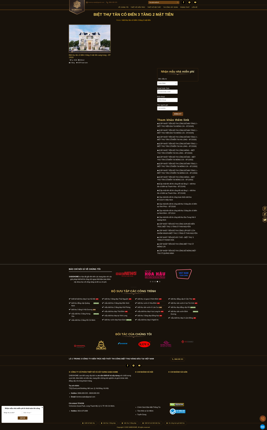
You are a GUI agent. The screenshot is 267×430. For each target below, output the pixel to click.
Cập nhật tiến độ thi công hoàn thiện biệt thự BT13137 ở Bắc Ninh (174, 198)
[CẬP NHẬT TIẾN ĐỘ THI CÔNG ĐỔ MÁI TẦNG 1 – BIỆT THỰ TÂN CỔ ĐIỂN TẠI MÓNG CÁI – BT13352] (177, 172)
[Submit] (177, 2)
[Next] (194, 274)
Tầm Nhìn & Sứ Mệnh (145, 411)
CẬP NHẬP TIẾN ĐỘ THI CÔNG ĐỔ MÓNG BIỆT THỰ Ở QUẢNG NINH (176, 252)
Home (118, 20)
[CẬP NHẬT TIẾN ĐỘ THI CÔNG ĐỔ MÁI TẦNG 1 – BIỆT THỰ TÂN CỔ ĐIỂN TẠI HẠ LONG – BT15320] (177, 145)
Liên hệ (194, 7)
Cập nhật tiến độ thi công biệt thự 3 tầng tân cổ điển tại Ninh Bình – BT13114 (177, 212)
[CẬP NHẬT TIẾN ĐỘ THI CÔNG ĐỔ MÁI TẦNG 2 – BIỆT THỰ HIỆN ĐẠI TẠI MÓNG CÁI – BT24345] (177, 125)
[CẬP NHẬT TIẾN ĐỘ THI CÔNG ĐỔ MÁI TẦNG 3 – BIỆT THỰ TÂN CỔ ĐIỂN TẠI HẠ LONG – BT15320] (177, 138)
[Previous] (116, 274)
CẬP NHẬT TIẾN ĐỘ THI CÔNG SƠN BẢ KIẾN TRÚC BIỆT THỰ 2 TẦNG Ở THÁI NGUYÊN (176, 225)
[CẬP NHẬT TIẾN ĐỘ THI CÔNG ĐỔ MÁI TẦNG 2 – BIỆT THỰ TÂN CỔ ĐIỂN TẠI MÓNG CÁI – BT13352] (177, 165)
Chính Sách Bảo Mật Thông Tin (149, 407)
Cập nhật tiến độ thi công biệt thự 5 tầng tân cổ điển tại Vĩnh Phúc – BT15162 (177, 205)
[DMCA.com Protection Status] (177, 404)
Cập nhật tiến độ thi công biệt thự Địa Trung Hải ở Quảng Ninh (176, 218)
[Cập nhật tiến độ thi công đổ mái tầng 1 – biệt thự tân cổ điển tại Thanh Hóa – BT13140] (176, 192)
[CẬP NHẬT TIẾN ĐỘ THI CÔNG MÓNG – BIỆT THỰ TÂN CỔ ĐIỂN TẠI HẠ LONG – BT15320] (176, 151)
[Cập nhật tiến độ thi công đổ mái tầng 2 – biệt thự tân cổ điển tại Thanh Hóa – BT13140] (176, 185)
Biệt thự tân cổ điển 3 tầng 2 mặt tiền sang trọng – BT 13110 (90, 56)
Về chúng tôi (123, 7)
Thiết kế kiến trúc (138, 7)
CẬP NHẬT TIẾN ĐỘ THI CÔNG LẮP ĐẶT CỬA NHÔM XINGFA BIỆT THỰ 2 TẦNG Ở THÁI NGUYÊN (177, 232)
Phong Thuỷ (185, 7)
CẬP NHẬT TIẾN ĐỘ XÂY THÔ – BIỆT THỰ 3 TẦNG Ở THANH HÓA (175, 238)
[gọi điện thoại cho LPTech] (262, 418)
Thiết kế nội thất (154, 7)
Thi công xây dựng (170, 7)
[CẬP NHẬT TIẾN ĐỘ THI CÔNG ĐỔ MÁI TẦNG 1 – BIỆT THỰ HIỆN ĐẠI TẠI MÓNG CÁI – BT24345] (177, 131)
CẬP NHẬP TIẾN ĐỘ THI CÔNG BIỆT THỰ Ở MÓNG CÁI (175, 245)
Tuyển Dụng (141, 414)
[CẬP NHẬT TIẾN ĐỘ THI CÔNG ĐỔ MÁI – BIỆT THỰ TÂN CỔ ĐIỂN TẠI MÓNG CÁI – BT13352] (176, 158)
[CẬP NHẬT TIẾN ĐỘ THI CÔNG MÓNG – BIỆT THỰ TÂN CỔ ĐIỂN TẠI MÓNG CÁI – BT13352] (176, 178)
